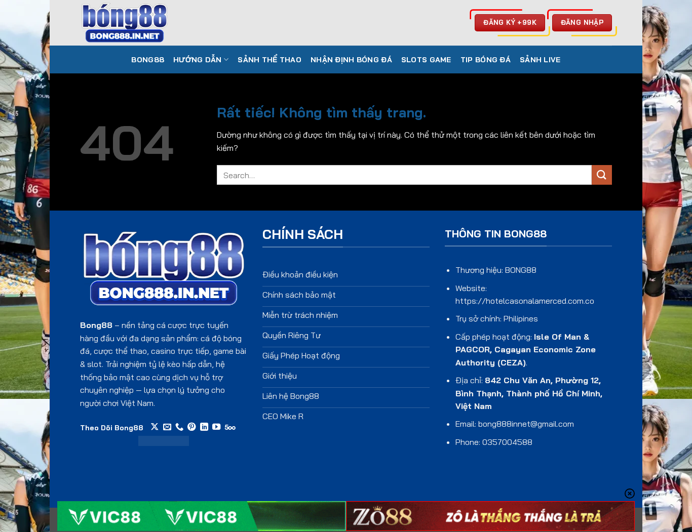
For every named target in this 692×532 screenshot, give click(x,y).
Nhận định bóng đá (351, 59)
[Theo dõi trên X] (154, 427)
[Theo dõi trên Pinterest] (191, 427)
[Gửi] (602, 175)
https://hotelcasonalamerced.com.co (524, 301)
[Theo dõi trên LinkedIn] (204, 427)
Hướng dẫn (197, 59)
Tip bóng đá (485, 59)
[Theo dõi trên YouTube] (216, 427)
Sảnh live (540, 59)
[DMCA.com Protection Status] (163, 440)
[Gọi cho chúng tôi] (179, 427)
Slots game (426, 59)
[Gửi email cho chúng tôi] (167, 427)
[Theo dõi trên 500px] (230, 427)
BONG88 (147, 59)
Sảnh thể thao (269, 59)
